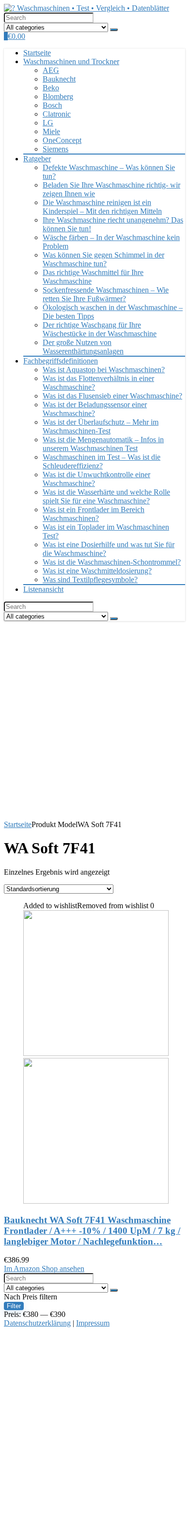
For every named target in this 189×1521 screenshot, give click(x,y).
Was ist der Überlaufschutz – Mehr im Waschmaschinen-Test (100, 426)
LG (48, 123)
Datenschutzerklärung (37, 1323)
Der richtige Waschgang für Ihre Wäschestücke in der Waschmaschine (100, 329)
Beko (51, 88)
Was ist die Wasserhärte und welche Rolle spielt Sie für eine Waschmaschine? (106, 496)
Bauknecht (59, 79)
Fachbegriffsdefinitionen (60, 361)
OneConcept (62, 140)
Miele (51, 131)
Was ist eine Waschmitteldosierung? (97, 571)
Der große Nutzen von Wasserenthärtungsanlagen (83, 346)
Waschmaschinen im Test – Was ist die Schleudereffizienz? (101, 461)
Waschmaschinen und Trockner (71, 61)
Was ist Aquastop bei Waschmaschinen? (104, 369)
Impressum (93, 1323)
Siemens (55, 149)
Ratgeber (37, 159)
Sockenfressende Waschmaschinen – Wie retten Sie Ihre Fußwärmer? (106, 294)
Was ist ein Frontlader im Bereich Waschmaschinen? (93, 513)
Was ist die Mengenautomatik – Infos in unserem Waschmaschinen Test (103, 443)
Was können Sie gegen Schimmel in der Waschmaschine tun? (103, 259)
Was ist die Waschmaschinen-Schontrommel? (112, 562)
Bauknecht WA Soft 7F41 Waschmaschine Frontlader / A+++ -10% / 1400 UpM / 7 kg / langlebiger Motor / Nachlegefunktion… (92, 1230)
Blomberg (58, 96)
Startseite (37, 53)
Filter (14, 1306)
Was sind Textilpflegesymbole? (90, 579)
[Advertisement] (94, 720)
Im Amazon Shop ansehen (44, 1268)
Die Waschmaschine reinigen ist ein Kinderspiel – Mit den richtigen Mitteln (102, 206)
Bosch (52, 105)
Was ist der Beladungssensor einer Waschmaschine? (95, 408)
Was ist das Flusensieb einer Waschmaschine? (112, 396)
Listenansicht (43, 589)
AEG (51, 70)
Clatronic (57, 114)
